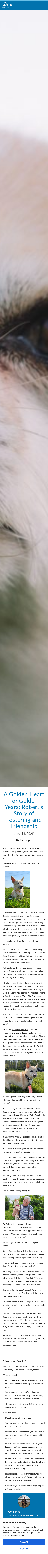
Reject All (24, 1548)
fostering (26, 1032)
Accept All (24, 1542)
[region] (24, 1536)
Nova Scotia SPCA (20, 1029)
